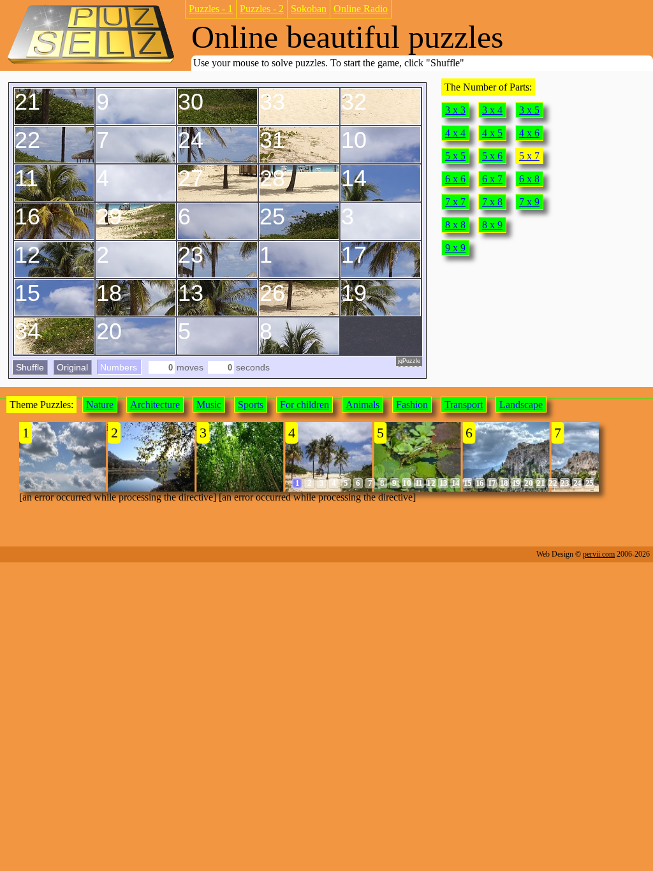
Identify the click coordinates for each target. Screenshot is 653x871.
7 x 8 (492, 201)
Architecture (155, 404)
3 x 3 (455, 110)
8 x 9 (492, 224)
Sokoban (308, 8)
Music (208, 404)
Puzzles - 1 (211, 8)
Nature (100, 404)
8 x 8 (455, 224)
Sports (250, 404)
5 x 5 (455, 155)
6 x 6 (455, 178)
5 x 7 (529, 155)
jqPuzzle (409, 361)
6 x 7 (492, 178)
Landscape (521, 404)
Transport (463, 404)
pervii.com (599, 554)
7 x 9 (529, 201)
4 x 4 (455, 133)
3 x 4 (492, 110)
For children (304, 404)
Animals (362, 404)
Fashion (412, 404)
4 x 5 (492, 133)
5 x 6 (492, 155)
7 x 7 (455, 201)
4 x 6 (529, 133)
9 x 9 (455, 247)
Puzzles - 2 (262, 8)
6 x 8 (529, 178)
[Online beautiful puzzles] (90, 62)
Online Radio (361, 8)
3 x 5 (529, 110)
